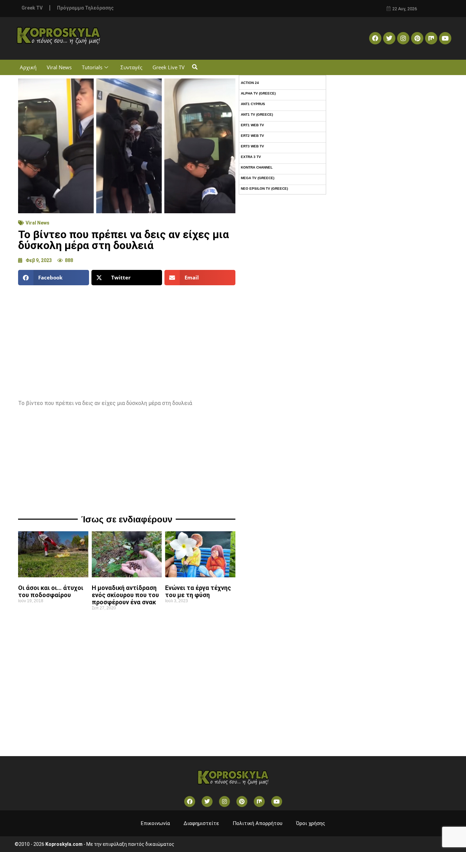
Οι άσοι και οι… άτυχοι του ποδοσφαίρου (50, 591)
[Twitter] (389, 38)
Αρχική (28, 67)
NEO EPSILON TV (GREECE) (264, 188)
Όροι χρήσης (310, 823)
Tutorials (92, 67)
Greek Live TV (168, 67)
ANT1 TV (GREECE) (257, 114)
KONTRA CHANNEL (257, 167)
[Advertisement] (126, 340)
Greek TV (32, 8)
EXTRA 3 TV (251, 157)
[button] (195, 67)
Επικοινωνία (155, 823)
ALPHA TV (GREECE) (258, 93)
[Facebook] (375, 38)
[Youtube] (445, 38)
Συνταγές (131, 67)
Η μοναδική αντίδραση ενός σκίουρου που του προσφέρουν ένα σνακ (125, 595)
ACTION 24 (250, 83)
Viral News (59, 67)
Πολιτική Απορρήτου (257, 823)
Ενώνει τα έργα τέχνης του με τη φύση (198, 591)
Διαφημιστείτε (201, 823)
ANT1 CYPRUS (253, 104)
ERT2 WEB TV (252, 136)
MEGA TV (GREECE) (257, 178)
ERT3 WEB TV (252, 146)
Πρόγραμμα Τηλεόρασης (85, 8)
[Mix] (431, 38)
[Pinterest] (417, 38)
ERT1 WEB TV (252, 125)
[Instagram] (403, 38)
